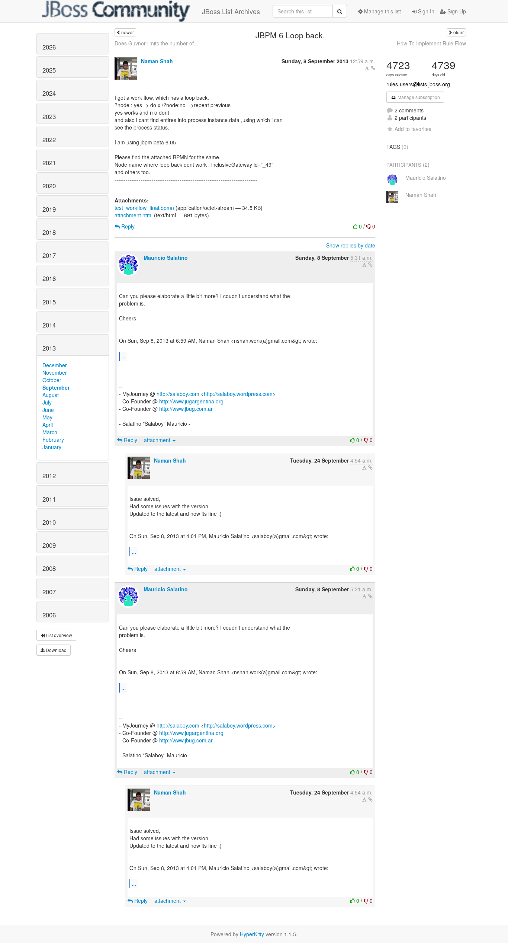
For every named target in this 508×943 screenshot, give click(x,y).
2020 (49, 185)
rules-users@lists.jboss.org (418, 84)
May (47, 417)
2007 (49, 591)
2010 (49, 522)
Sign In (425, 11)
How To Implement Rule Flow (431, 43)
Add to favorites (413, 128)
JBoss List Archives (231, 11)
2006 (49, 614)
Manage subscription (418, 97)
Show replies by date (350, 245)
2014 (49, 324)
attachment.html (133, 215)
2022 (49, 139)
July (47, 402)
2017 (49, 255)
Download (56, 650)
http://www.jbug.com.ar (186, 408)
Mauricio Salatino (166, 257)
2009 (49, 545)
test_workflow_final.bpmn (144, 207)
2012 (49, 475)
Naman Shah (157, 61)
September (56, 387)
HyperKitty (252, 934)
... (123, 356)
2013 (49, 347)
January (51, 447)
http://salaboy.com (178, 393)
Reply (127, 226)
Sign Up (456, 11)
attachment (158, 440)
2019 (49, 209)
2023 (49, 116)
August (50, 395)
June (48, 409)
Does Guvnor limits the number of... (156, 43)
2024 (49, 93)
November (54, 372)
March (49, 432)
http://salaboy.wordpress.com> (240, 393)
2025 (49, 69)
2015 (49, 301)
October (51, 380)
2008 (49, 568)
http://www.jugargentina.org (191, 401)
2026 (49, 46)
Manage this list (382, 11)
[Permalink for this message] (373, 68)
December (54, 365)
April (47, 424)
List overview (58, 635)
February (53, 439)
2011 (49, 499)
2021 (49, 162)
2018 (49, 232)
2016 (49, 278)
